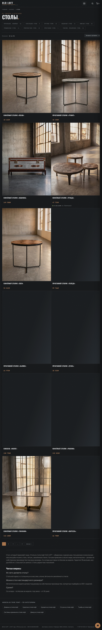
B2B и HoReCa (63, 627)
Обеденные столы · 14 (68, 23)
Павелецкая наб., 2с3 (94, 627)
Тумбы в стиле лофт (85, 607)
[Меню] (84, 3)
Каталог (11, 9)
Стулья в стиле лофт (67, 607)
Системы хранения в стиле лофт (15, 612)
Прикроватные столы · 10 (32, 28)
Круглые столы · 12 (50, 23)
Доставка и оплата (47, 627)
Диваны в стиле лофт (11, 607)
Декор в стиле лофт (37, 612)
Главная (4, 9)
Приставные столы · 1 (51, 28)
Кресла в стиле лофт (30, 607)
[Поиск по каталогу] (92, 3)
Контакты (71, 627)
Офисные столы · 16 (86, 23)
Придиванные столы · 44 (11, 28)
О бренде (56, 627)
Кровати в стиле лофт (48, 607)
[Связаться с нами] (97, 625)
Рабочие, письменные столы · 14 (73, 28)
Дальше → (29, 544)
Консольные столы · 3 (33, 23)
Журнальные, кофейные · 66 (12, 23)
